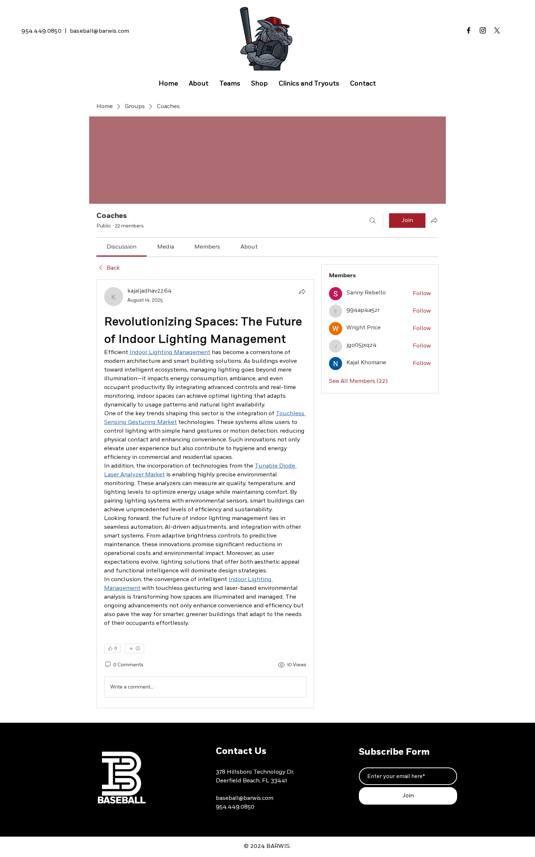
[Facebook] (468, 30)
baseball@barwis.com (100, 31)
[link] (121, 247)
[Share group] (434, 220)
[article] (205, 493)
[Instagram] (483, 30)
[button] (230, 84)
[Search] (372, 220)
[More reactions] (134, 648)
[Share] (302, 291)
